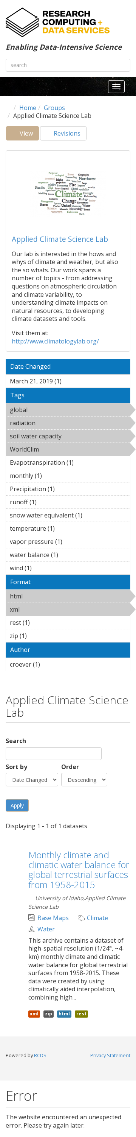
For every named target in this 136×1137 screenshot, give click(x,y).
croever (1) (52, 664)
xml (39, 609)
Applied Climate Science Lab (60, 239)
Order (70, 767)
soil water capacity (61, 437)
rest (81, 1013)
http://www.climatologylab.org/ (55, 341)
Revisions (66, 133)
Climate (97, 918)
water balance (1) (70, 555)
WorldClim (58, 449)
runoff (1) (48, 502)
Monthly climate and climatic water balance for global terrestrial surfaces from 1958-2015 (78, 870)
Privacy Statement (110, 1055)
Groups (54, 108)
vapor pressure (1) (67, 542)
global (47, 410)
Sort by (16, 767)
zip (48, 1013)
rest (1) (41, 622)
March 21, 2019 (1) (66, 382)
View (28, 134)
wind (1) (43, 568)
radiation (55, 423)
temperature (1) (66, 528)
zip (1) (38, 636)
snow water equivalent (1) (70, 516)
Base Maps (53, 918)
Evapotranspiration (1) (69, 463)
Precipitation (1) (66, 489)
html (42, 596)
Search (16, 741)
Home (27, 108)
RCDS (40, 1055)
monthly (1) (53, 476)
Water (46, 929)
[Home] (58, 22)
